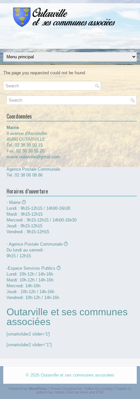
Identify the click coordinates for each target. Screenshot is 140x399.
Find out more (77, 392)
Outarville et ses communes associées (77, 375)
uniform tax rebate (50, 392)
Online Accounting (98, 389)
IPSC (100, 392)
